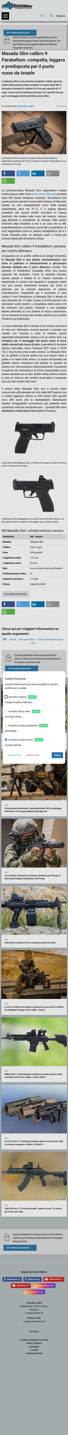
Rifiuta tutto (33, 755)
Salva (57, 755)
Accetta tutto (14, 755)
